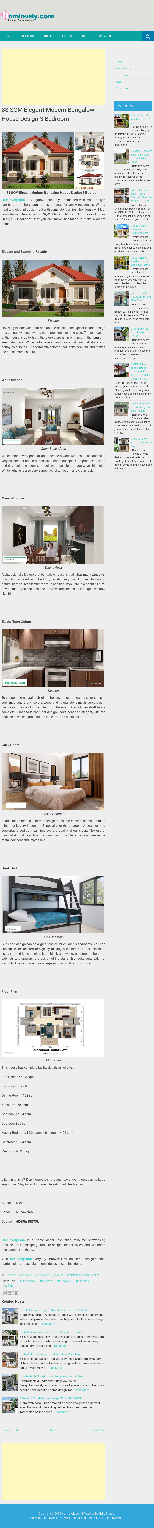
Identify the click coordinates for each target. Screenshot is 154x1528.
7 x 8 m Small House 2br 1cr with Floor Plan (141, 297)
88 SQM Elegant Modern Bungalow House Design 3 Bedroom (48, 114)
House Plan (57, 1274)
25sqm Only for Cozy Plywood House (139, 332)
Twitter (48, 1281)
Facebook (29, 1281)
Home (7, 36)
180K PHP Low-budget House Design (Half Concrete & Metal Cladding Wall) (140, 371)
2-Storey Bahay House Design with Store (141, 443)
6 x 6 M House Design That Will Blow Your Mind (50, 1354)
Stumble (84, 1281)
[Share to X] (13, 1293)
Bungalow (10, 1274)
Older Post (97, 1430)
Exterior (68, 36)
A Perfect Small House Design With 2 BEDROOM (51, 1398)
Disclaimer (122, 75)
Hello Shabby (107, 1513)
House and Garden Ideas (87, 1517)
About (86, 36)
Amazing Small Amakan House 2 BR (140, 119)
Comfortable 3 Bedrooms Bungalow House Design (53, 1376)
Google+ (66, 1281)
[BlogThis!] (9, 1293)
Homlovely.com (13, 200)
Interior (49, 36)
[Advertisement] (53, 77)
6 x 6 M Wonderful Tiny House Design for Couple (52, 1332)
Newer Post (10, 1430)
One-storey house (74, 1274)
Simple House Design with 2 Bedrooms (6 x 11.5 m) (53, 1310)
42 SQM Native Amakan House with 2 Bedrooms (140, 261)
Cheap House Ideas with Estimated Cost (139, 229)
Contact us (105, 36)
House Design (27, 36)
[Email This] (5, 1293)
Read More (48, 1324)
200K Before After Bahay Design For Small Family (141, 407)
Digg (10, 1285)
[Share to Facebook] (17, 1293)
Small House (92, 1274)
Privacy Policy (123, 68)
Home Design (24, 1274)
